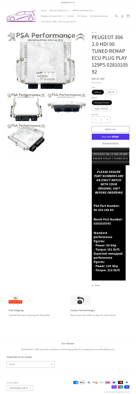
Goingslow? (112, 392)
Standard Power (102, 102)
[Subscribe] (51, 364)
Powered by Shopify (123, 392)
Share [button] (97, 285)
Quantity (95, 114)
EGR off (111, 92)
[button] (59, 10)
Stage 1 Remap (101, 108)
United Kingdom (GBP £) (18, 388)
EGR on (98, 92)
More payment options (110, 143)
